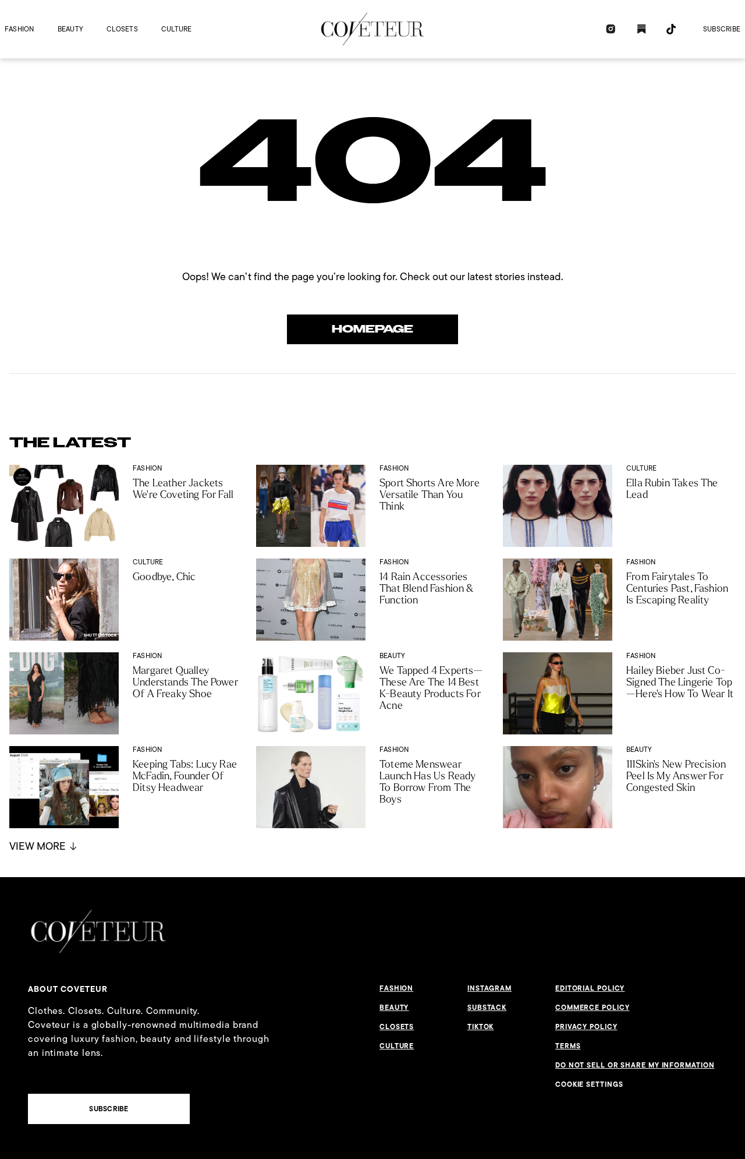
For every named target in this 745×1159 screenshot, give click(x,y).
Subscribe (721, 29)
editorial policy (590, 988)
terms (568, 1046)
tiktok (480, 1027)
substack (486, 1007)
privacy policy (586, 1027)
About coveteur (68, 989)
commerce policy (592, 1007)
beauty (70, 29)
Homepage (372, 329)
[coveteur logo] (372, 29)
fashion (19, 29)
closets (122, 29)
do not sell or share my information (635, 1065)
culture (176, 29)
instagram (489, 988)
